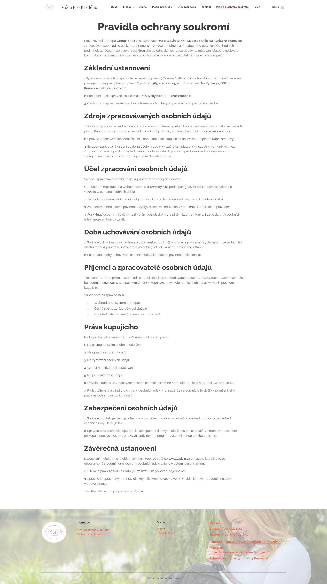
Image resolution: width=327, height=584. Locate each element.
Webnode (174, 578)
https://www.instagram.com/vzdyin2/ (239, 552)
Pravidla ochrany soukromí (93, 529)
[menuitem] (115, 7)
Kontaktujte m (165, 533)
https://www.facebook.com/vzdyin (253, 542)
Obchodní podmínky (89, 534)
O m (159, 528)
